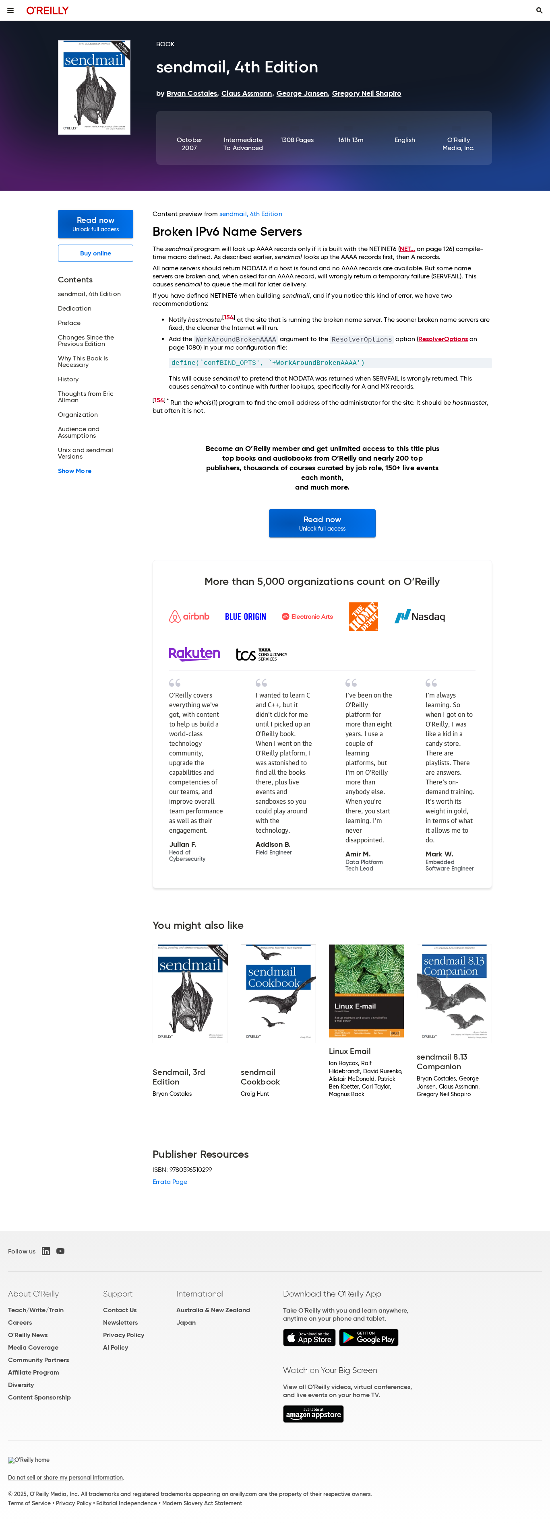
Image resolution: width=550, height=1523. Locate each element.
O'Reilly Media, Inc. (458, 144)
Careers (20, 1322)
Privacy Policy (123, 1335)
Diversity (21, 1385)
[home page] (48, 10)
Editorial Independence (126, 1503)
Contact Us (119, 1310)
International (199, 1294)
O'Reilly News (28, 1335)
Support (118, 1294)
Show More (74, 471)
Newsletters (120, 1322)
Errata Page (170, 1181)
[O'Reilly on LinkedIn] (46, 1251)
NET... (407, 249)
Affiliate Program (33, 1372)
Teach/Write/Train (36, 1310)
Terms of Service (29, 1503)
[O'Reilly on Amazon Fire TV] (313, 1420)
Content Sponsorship (39, 1397)
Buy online (95, 253)
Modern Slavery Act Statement (202, 1503)
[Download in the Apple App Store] (309, 1344)
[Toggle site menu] (10, 10)
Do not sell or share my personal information (65, 1477)
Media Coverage (33, 1347)
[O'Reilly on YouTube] (60, 1251)
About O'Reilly (33, 1294)
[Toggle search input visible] (539, 10)
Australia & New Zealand (213, 1310)
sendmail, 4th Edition (250, 214)
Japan (186, 1322)
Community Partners (38, 1360)
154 (229, 317)
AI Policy (115, 1347)
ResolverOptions (443, 339)
